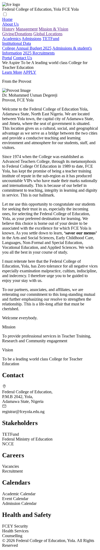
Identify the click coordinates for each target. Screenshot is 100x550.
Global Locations (47, 34)
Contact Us (22, 58)
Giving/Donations (17, 34)
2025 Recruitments (39, 53)
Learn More (12, 72)
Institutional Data (16, 43)
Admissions (31, 38)
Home (7, 19)
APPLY (29, 72)
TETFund (50, 38)
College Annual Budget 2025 (26, 48)
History (8, 29)
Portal (7, 58)
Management (27, 29)
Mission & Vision (53, 29)
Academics (11, 38)
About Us (10, 24)
